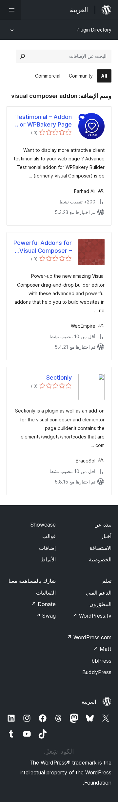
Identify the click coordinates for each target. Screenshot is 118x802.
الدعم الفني (98, 592)
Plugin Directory (94, 30)
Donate (43, 604)
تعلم (106, 581)
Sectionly (59, 377)
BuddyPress (96, 672)
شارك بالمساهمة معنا (32, 581)
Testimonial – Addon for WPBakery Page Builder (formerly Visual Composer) (43, 121)
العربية (89, 701)
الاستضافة (100, 548)
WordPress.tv (91, 615)
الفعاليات (46, 592)
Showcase (43, 524)
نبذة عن (102, 524)
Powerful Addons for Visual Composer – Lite (42, 246)
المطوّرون (100, 604)
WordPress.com (89, 637)
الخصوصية (100, 559)
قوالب (49, 536)
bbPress (101, 660)
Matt (102, 649)
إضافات (47, 548)
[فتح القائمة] (10, 10)
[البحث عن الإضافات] (22, 56)
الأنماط (48, 559)
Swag (46, 615)
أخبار (106, 536)
